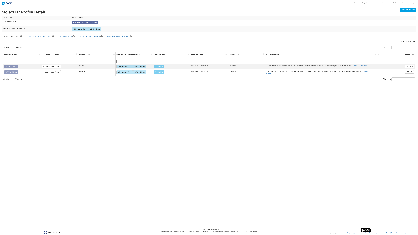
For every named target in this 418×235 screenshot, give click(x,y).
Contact (395, 3)
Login (413, 3)
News (349, 3)
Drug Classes (366, 3)
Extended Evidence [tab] (66, 36)
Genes (356, 3)
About (376, 3)
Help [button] (403, 3)
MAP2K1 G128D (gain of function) (85, 22)
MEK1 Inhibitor (95, 29)
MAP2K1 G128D (11, 66)
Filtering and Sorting (406, 41)
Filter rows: (387, 47)
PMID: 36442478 (360, 66)
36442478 (409, 66)
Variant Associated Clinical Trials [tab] (118, 36)
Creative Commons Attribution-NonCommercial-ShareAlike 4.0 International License (376, 233)
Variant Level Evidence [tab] (12, 36)
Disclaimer (385, 3)
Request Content (407, 10)
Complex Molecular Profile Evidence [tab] (39, 36)
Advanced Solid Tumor (51, 66)
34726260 (409, 72)
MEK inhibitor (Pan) (80, 29)
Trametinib (159, 66)
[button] (39, 54)
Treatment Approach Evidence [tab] (90, 36)
